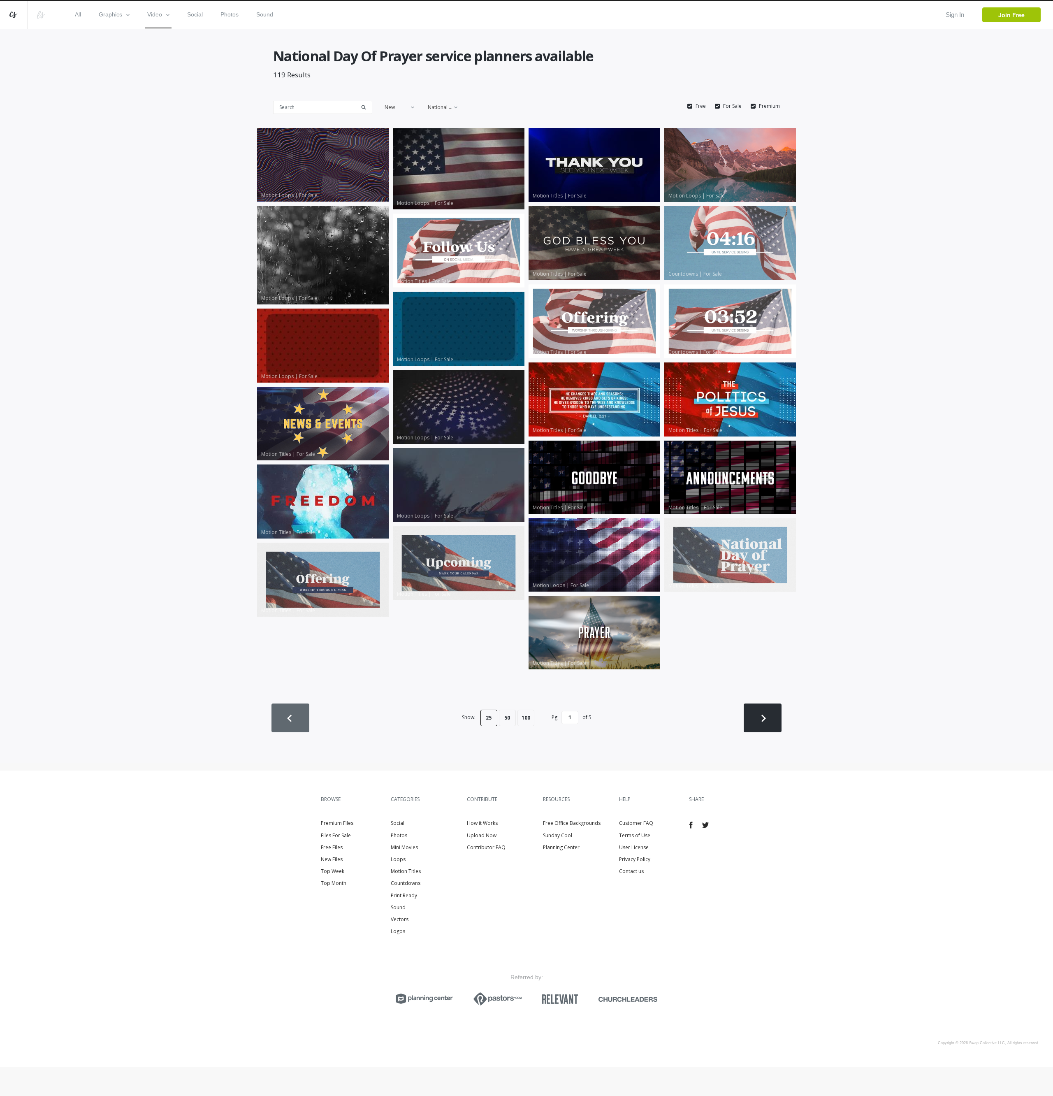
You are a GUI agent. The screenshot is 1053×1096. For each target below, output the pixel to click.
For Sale (732, 106)
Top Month (333, 883)
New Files (332, 859)
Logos (398, 931)
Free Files (332, 847)
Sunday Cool (557, 835)
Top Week (332, 871)
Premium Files (337, 823)
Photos (229, 14)
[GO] (366, 106)
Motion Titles (406, 871)
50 (507, 717)
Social (195, 14)
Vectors (399, 919)
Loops (398, 859)
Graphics (110, 14)
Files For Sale (336, 835)
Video (154, 14)
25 (489, 717)
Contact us (631, 871)
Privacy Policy (634, 859)
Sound (264, 14)
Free (701, 106)
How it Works (482, 823)
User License (634, 847)
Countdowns (405, 883)
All (78, 14)
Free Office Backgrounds (572, 823)
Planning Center (561, 847)
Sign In (955, 14)
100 (526, 717)
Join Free (1011, 15)
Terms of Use (634, 835)
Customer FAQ (636, 823)
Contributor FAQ (486, 847)
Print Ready (404, 895)
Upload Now (481, 835)
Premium (769, 106)
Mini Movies (404, 847)
